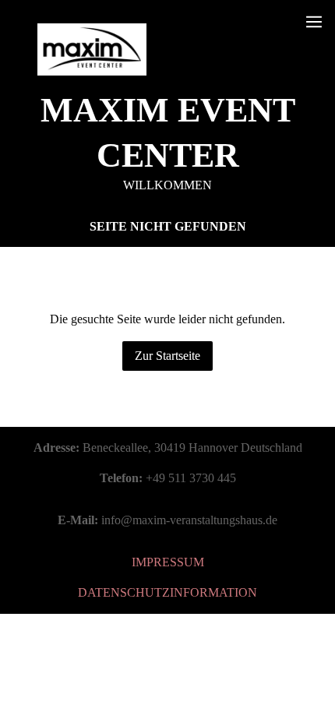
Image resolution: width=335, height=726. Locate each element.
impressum (168, 562)
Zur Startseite (167, 355)
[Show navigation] (314, 21)
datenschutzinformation (167, 592)
